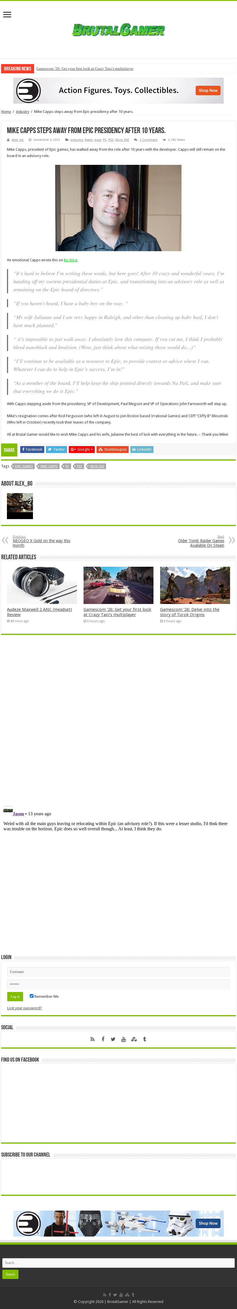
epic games (24, 466)
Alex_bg (17, 140)
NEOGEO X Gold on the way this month (41, 541)
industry (22, 111)
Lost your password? (24, 1008)
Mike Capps (49, 466)
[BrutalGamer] (118, 29)
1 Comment (149, 140)
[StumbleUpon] (134, 1039)
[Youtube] (123, 1039)
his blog (70, 260)
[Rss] (92, 1039)
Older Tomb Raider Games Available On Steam (201, 541)
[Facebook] (103, 1039)
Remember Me (46, 996)
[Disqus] (118, 723)
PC (105, 140)
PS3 (111, 140)
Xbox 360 (122, 140)
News (89, 140)
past (98, 140)
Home (6, 111)
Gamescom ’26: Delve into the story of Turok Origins (189, 612)
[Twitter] (113, 1039)
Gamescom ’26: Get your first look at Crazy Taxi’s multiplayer (84, 68)
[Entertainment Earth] (118, 90)
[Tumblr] (144, 1039)
